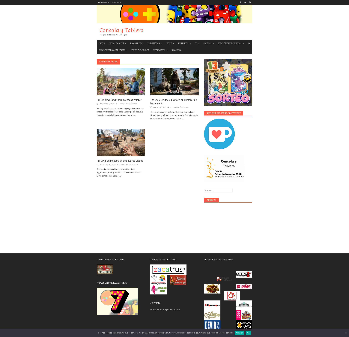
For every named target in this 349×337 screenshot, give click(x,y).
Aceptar (239, 333)
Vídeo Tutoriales (140, 50)
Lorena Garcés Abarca (128, 103)
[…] (134, 115)
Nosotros (176, 50)
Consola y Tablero (121, 30)
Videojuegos (116, 2)
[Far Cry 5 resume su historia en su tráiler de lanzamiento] (174, 81)
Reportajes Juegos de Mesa (112, 50)
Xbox (169, 43)
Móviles (207, 43)
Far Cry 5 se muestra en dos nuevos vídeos (120, 160)
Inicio (102, 43)
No (248, 333)
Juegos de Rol (136, 43)
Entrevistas (159, 50)
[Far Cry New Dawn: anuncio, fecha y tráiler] (121, 81)
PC (196, 43)
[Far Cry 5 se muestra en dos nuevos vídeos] (121, 142)
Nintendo (183, 43)
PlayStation (154, 43)
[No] (345, 333)
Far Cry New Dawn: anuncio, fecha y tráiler (119, 100)
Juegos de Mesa (103, 2)
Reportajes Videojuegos (229, 43)
